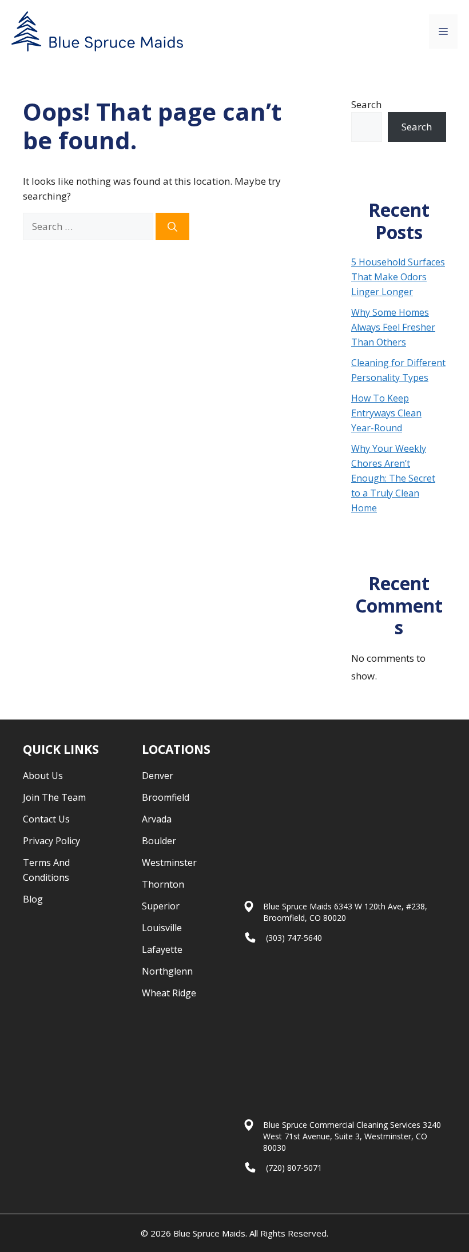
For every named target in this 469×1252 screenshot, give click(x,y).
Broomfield (165, 797)
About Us (43, 775)
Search (366, 104)
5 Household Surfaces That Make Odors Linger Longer (398, 277)
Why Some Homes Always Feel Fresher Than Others (393, 327)
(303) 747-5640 (294, 937)
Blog (33, 899)
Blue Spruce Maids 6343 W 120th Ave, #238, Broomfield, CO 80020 (345, 912)
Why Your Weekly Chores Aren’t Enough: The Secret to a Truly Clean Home (393, 478)
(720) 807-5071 (294, 1167)
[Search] (172, 226)
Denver (157, 775)
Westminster (169, 862)
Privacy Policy (51, 840)
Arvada (157, 819)
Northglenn (167, 971)
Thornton (163, 884)
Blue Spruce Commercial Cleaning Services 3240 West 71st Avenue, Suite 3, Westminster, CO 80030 (352, 1136)
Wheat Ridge (169, 993)
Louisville (162, 927)
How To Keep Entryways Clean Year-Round (386, 413)
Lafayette (162, 949)
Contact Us (46, 819)
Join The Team (54, 797)
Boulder (159, 840)
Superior (161, 906)
